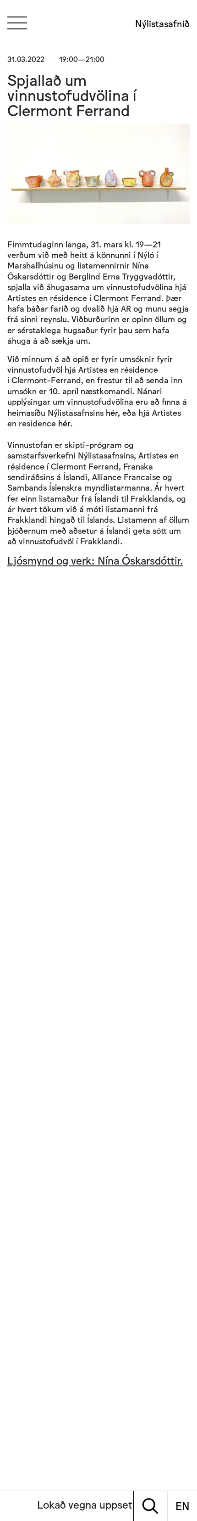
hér (112, 412)
